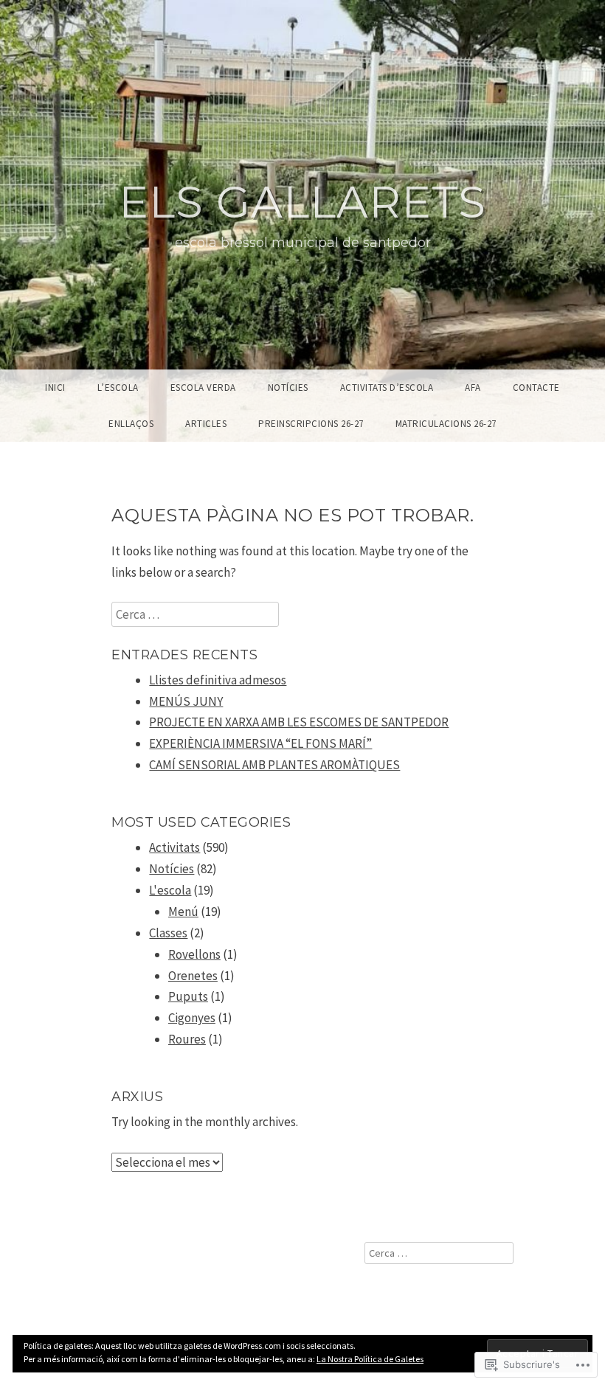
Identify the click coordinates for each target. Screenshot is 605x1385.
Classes (168, 933)
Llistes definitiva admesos (217, 680)
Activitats (174, 847)
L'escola (170, 890)
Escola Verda (203, 387)
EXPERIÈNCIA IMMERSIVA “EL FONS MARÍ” (260, 743)
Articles (206, 423)
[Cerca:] (195, 614)
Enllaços (130, 423)
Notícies (288, 387)
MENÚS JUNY (186, 701)
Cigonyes (191, 1018)
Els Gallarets (302, 202)
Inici (55, 387)
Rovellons (194, 954)
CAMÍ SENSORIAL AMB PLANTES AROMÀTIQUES (274, 765)
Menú (183, 911)
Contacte (536, 387)
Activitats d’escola (387, 387)
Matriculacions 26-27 (446, 423)
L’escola (118, 387)
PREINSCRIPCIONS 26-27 (311, 423)
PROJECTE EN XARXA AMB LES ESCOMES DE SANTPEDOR (299, 722)
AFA (473, 387)
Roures (187, 1039)
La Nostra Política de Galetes (370, 1358)
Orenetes (193, 976)
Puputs (188, 996)
